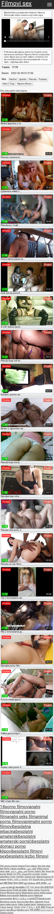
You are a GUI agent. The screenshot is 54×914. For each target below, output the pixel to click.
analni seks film (21, 816)
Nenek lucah (45, 898)
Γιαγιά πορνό (6, 907)
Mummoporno (44, 876)
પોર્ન (30, 879)
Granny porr (30, 876)
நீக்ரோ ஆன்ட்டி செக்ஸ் (17, 879)
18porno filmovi (24, 84)
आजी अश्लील (41, 883)
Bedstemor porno (30, 892)
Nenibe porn (23, 910)
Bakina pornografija (9, 895)
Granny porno (6, 912)
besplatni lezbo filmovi (27, 856)
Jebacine (39, 901)
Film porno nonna (8, 866)
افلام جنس (31, 868)
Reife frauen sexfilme (15, 868)
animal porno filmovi (24, 819)
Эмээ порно (34, 890)
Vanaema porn (44, 904)
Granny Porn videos (27, 866)
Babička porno (27, 895)
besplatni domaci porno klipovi (24, 846)
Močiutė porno (14, 892)
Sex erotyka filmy (25, 901)
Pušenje (43, 79)
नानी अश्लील (35, 910)
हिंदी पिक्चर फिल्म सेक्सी (13, 883)
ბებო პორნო (17, 876)
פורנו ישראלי (20, 907)
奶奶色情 (48, 887)
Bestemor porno (8, 901)
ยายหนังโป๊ (33, 898)
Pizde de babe (20, 890)
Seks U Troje (8, 84)
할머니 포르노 (20, 898)
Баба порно (46, 892)
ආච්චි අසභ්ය (46, 910)
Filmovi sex (17, 3)
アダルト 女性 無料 (35, 907)
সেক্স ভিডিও (17, 874)
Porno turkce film (36, 871)
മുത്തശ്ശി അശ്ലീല (15, 887)
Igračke (22, 79)
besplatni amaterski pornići (18, 839)
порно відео (6, 890)
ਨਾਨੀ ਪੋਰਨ (30, 887)
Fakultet (13, 79)
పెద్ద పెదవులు (29, 883)
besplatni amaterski (16, 834)
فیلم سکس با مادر (18, 871)
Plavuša (32, 79)
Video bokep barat (27, 904)
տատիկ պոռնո (31, 874)
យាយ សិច (39, 887)
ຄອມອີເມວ (11, 910)
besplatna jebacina (15, 829)
